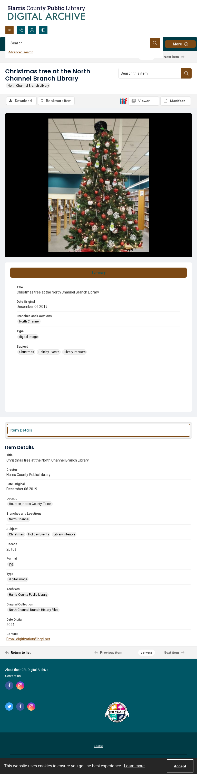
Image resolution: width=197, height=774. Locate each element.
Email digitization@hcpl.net (28, 639)
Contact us (13, 676)
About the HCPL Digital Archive (26, 670)
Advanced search (20, 52)
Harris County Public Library (28, 594)
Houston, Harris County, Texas (30, 504)
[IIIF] (123, 100)
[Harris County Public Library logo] (117, 713)
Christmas (26, 352)
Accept (180, 766)
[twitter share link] (9, 706)
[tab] (98, 273)
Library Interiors (75, 352)
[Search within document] (186, 73)
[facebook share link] (9, 685)
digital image (28, 337)
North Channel (29, 321)
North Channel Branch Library (28, 85)
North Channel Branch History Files (33, 610)
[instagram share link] (20, 685)
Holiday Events (49, 352)
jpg (11, 564)
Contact (98, 746)
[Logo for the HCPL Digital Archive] (46, 13)
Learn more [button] (134, 766)
